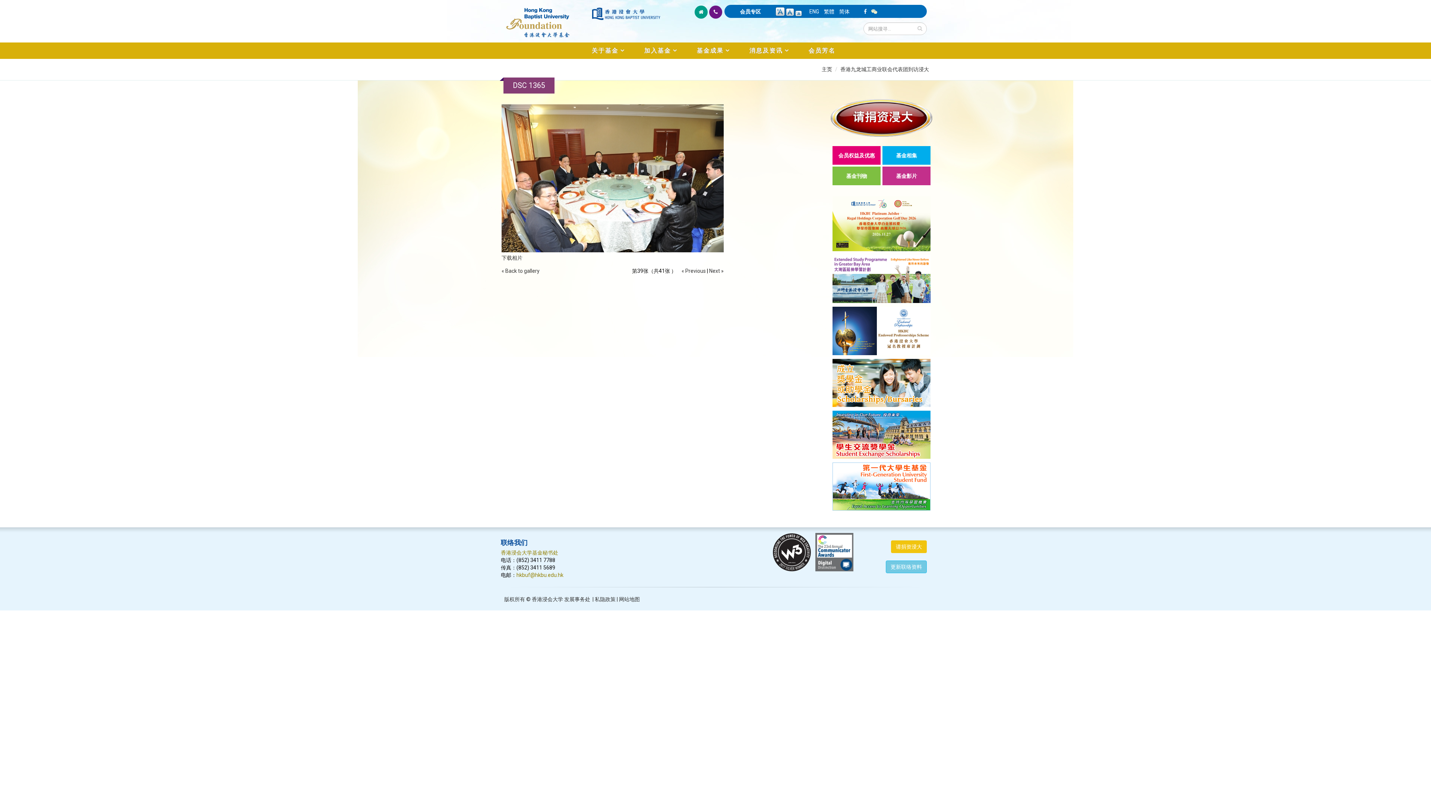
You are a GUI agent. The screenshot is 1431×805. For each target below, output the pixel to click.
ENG (814, 12)
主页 (827, 69)
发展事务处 (577, 599)
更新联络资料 (906, 567)
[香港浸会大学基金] (545, 18)
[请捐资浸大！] (881, 118)
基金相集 (906, 155)
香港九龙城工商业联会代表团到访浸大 (884, 69)
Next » (716, 271)
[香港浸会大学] (626, 13)
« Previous (694, 271)
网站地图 (629, 599)
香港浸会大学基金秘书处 (529, 553)
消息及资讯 (766, 50)
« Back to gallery (521, 271)
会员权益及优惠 (856, 155)
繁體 (829, 12)
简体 (844, 12)
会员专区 (750, 12)
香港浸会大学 (547, 599)
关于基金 (605, 50)
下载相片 (512, 258)
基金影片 (906, 176)
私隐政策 (605, 599)
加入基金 (657, 50)
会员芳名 (822, 50)
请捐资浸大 (909, 547)
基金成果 (710, 50)
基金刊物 (856, 176)
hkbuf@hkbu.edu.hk (540, 575)
